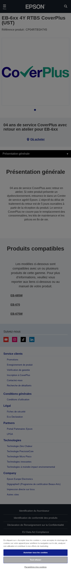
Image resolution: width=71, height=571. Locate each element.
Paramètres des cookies (35, 567)
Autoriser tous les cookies (35, 552)
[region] (35, 553)
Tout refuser (35, 560)
